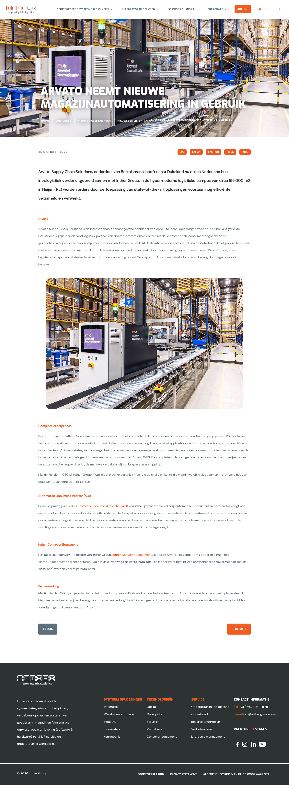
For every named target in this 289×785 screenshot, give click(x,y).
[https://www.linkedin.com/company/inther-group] (253, 744)
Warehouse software (119, 714)
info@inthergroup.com (259, 714)
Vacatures (243, 729)
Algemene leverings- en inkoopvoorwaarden (236, 774)
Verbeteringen (201, 729)
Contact (243, 9)
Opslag (152, 707)
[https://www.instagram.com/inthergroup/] (244, 744)
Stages (261, 729)
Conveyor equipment (162, 737)
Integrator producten (138, 9)
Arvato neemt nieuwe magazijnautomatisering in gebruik (190, 120)
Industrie (110, 722)
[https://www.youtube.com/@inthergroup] (262, 744)
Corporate (215, 9)
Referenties (112, 729)
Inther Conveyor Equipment (132, 555)
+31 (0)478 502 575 (253, 707)
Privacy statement (183, 774)
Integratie (111, 707)
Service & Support (181, 9)
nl (264, 9)
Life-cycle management (208, 737)
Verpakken (154, 729)
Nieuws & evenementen (94, 120)
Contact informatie (251, 699)
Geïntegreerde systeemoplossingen (83, 9)
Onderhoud (199, 714)
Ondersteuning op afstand (210, 707)
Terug (48, 629)
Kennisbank (112, 737)
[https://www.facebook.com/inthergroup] (237, 744)
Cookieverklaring (151, 774)
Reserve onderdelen (205, 722)
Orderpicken (155, 714)
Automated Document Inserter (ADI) (101, 506)
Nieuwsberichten (129, 120)
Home (45, 120)
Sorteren (153, 722)
